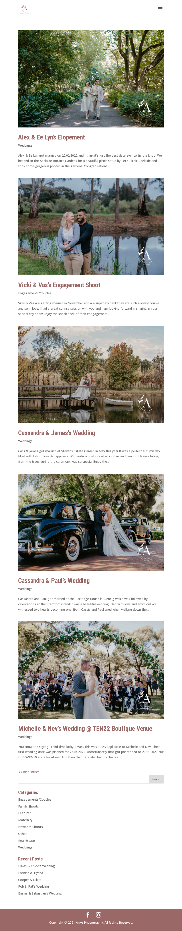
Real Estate (26, 840)
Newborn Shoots (30, 827)
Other (22, 834)
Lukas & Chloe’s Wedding (36, 866)
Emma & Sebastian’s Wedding (40, 893)
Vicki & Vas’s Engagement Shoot (59, 285)
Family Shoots (28, 806)
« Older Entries (29, 772)
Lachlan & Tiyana (30, 873)
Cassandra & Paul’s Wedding (54, 580)
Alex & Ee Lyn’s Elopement (51, 137)
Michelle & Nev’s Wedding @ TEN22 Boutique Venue (85, 728)
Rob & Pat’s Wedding (33, 886)
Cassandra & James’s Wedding (56, 433)
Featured (24, 813)
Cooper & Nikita (30, 880)
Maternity (25, 820)
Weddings (25, 145)
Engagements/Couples (34, 293)
